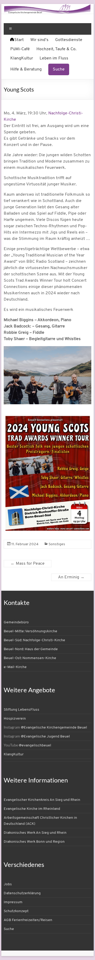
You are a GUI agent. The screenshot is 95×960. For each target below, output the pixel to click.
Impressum (13, 902)
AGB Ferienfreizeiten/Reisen (28, 920)
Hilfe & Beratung (26, 69)
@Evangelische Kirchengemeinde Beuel (54, 728)
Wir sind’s (39, 40)
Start (19, 40)
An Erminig (71, 577)
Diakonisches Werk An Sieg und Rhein (35, 833)
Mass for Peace (28, 564)
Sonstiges (57, 544)
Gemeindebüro (16, 622)
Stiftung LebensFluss (21, 710)
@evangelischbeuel (35, 745)
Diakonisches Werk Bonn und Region (34, 842)
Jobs (8, 884)
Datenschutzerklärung (22, 893)
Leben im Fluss (54, 58)
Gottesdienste (68, 40)
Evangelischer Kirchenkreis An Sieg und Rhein (42, 800)
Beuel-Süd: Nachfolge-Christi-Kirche (34, 640)
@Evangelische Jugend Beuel (45, 737)
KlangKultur (21, 58)
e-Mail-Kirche (15, 667)
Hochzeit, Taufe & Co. (56, 49)
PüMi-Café (20, 49)
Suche (59, 69)
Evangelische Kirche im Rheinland (32, 809)
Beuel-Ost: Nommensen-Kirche (30, 658)
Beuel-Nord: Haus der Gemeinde (31, 649)
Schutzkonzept (16, 911)
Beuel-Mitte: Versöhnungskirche (30, 631)
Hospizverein (15, 719)
